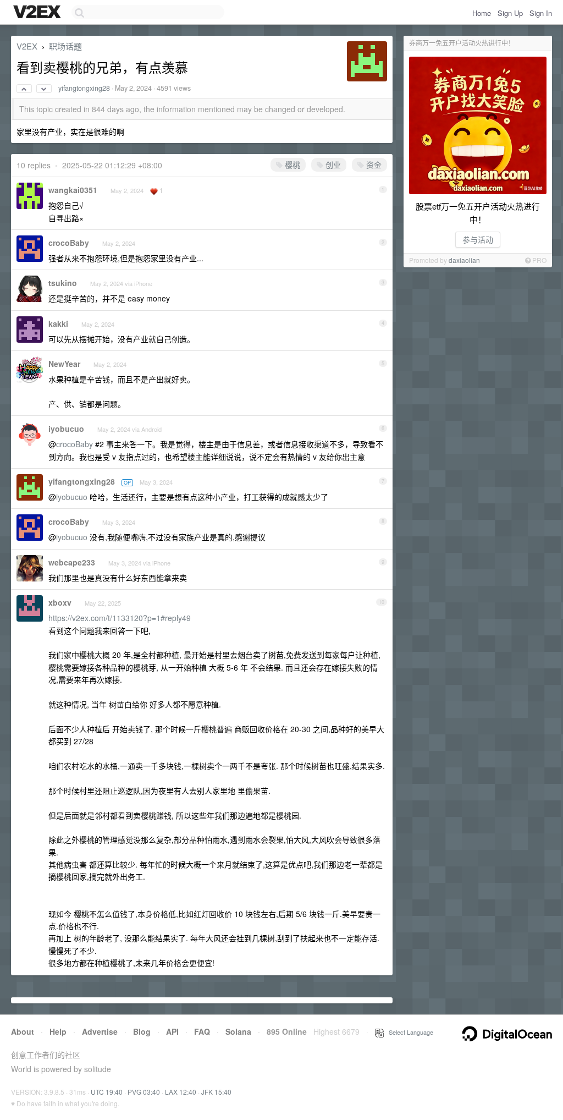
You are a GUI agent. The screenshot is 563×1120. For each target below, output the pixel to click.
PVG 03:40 (144, 1091)
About (22, 1031)
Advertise (100, 1031)
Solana (238, 1031)
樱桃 (291, 164)
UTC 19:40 (107, 1091)
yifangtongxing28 (84, 88)
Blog (142, 1031)
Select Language (408, 1032)
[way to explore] (38, 12)
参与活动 (477, 239)
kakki (58, 323)
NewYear (64, 363)
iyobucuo (66, 428)
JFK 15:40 (216, 1091)
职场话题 (65, 46)
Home (481, 13)
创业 (332, 164)
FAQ (202, 1031)
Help (58, 1031)
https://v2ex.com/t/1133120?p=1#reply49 (119, 617)
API (172, 1031)
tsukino (62, 282)
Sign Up (510, 13)
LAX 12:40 (180, 1091)
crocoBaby (68, 242)
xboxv (59, 602)
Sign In (540, 13)
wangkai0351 (72, 189)
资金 (373, 164)
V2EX (26, 46)
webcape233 (71, 562)
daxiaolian (464, 260)
